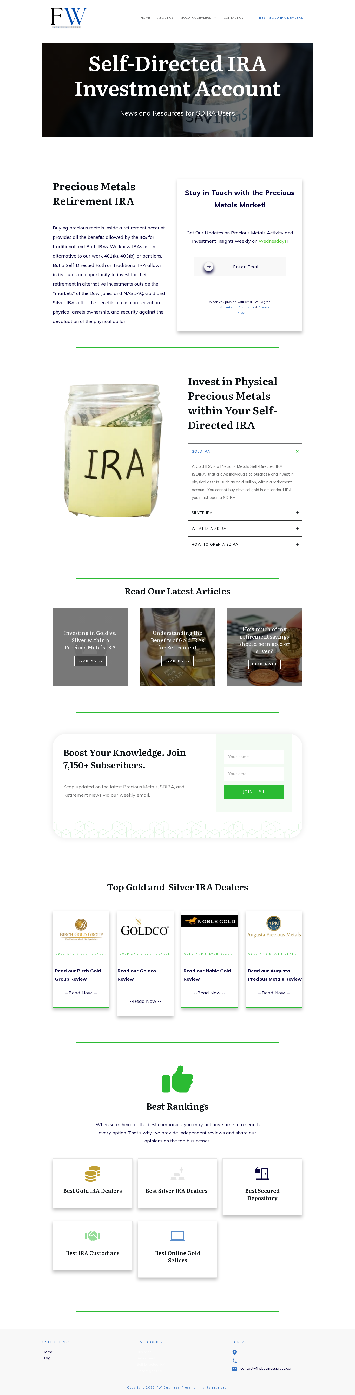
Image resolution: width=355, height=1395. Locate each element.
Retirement (146, 1358)
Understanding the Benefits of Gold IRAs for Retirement (177, 640)
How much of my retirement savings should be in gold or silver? (264, 640)
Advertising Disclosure (237, 307)
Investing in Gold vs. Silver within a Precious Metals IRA (90, 640)
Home (48, 1352)
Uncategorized (149, 1371)
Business (144, 1352)
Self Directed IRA (151, 1364)
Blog (46, 1358)
